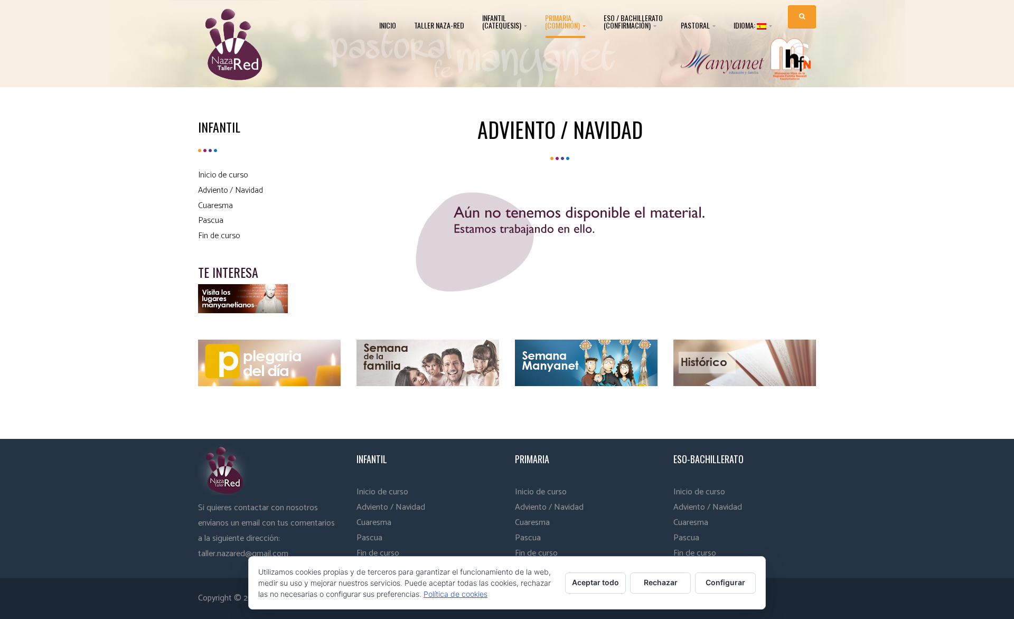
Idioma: (745, 26)
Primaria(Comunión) (563, 21)
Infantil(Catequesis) (502, 21)
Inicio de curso (223, 175)
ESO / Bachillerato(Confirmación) (633, 21)
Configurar (725, 582)
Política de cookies (455, 593)
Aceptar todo (595, 582)
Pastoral (696, 25)
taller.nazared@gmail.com (243, 554)
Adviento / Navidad (230, 190)
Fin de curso (219, 236)
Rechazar (661, 582)
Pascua (210, 220)
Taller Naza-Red (439, 25)
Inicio (387, 25)
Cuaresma (215, 206)
